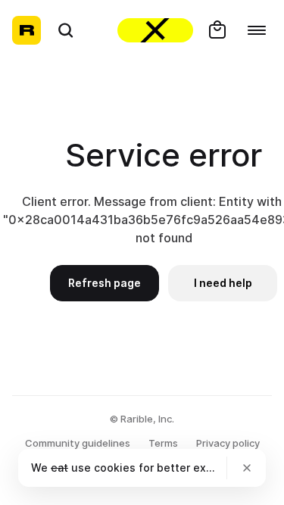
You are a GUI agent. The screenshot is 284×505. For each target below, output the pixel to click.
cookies (115, 467)
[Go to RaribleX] (155, 30)
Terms (163, 443)
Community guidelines (77, 443)
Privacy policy (228, 443)
